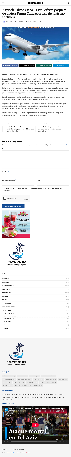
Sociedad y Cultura (9, 307)
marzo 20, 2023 (24, 21)
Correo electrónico (9, 180)
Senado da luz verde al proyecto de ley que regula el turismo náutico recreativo (27, 394)
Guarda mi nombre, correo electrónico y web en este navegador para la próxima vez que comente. (33, 189)
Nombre (5, 172)
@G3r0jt (28, 452)
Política (5, 300)
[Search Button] (68, 2)
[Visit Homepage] (35, 3)
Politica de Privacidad (18, 449)
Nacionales (6, 293)
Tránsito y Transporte (10, 325)
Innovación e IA (9, 318)
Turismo (33, 21)
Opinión (5, 296)
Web (38, 180)
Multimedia (6, 289)
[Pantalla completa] (66, 442)
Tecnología (6, 310)
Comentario (6, 149)
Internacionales (8, 285)
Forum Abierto (11, 452)
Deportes (5, 278)
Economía (5, 282)
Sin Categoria (7, 303)
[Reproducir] (5, 442)
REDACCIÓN (12, 21)
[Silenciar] (63, 442)
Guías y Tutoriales (10, 316)
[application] (35, 425)
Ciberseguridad (9, 313)
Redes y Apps (8, 321)
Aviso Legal (5, 449)
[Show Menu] (3, 2)
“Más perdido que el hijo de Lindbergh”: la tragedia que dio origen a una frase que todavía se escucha (34, 397)
